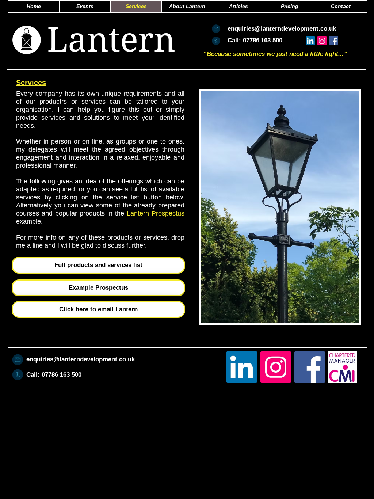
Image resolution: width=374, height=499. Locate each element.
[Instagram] (322, 40)
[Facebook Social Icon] (333, 40)
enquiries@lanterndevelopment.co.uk (80, 359)
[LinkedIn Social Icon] (310, 40)
